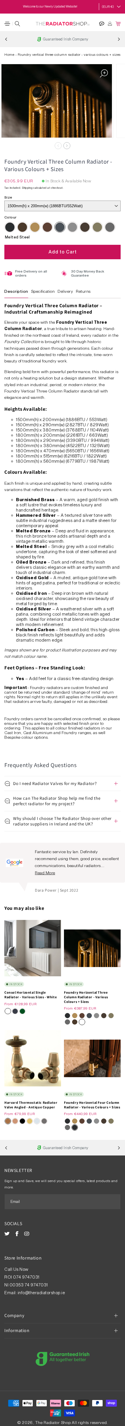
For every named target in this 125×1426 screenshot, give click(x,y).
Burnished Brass (35, 227)
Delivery (65, 291)
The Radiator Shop (53, 1422)
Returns (83, 291)
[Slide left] (58, 145)
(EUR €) (108, 7)
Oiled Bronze (22, 227)
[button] (7, 23)
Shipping (27, 187)
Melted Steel (60, 227)
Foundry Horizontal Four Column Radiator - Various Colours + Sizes (92, 1104)
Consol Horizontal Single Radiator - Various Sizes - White (30, 994)
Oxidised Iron (85, 227)
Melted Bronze (47, 227)
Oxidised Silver (110, 227)
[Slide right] (66, 145)
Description (16, 291)
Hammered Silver (72, 227)
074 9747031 (26, 1277)
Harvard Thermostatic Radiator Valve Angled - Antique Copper (30, 1104)
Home (9, 55)
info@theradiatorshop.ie (41, 1292)
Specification (43, 291)
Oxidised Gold (97, 227)
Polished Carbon (10, 227)
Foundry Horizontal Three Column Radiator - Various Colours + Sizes (86, 996)
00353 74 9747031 (29, 1285)
